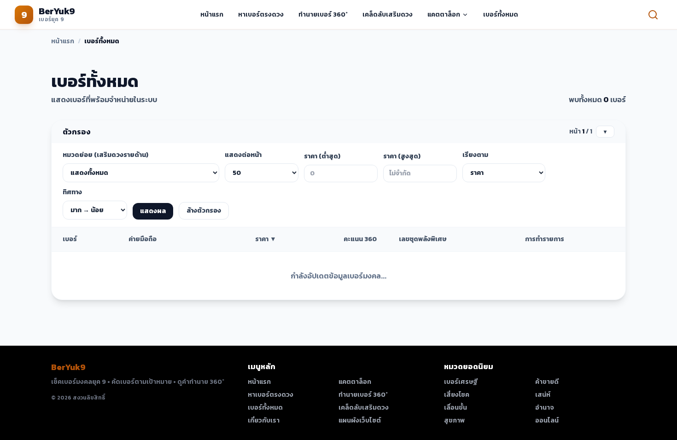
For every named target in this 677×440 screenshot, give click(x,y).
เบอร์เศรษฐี (461, 382)
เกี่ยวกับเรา (264, 420)
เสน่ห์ (542, 394)
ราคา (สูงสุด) (401, 156)
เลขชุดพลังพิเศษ (422, 239)
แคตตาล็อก (443, 14)
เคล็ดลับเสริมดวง (387, 14)
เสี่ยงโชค (456, 394)
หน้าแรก (211, 14)
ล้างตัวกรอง (204, 210)
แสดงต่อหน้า (243, 155)
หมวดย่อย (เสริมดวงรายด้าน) (105, 155)
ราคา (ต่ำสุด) (322, 156)
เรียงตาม (475, 155)
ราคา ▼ (265, 239)
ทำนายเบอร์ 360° (323, 14)
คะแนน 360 (360, 239)
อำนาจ (544, 407)
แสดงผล (153, 211)
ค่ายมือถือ (142, 239)
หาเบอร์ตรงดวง (261, 14)
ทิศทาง (72, 192)
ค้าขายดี (547, 382)
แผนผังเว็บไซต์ (359, 420)
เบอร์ (70, 239)
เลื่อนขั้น (455, 407)
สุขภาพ (454, 420)
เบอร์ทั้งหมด (500, 14)
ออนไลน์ (547, 420)
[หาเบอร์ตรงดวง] (653, 15)
